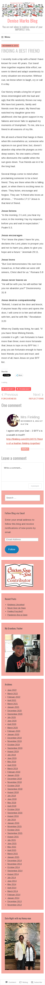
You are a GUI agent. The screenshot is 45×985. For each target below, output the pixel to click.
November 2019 (14, 741)
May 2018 (11, 803)
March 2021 (12, 704)
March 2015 (12, 854)
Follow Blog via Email (15, 513)
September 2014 (14, 871)
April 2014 (11, 888)
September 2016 (14, 813)
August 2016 (13, 816)
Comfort (9, 389)
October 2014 (13, 867)
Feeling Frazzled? (15, 611)
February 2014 (13, 895)
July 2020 (11, 717)
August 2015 (13, 837)
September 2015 (14, 833)
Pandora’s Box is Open (17, 615)
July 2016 (11, 820)
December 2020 (14, 711)
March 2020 (12, 728)
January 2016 (13, 823)
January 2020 (13, 734)
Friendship (24, 389)
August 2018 (13, 792)
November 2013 (14, 905)
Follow (11, 549)
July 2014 (11, 878)
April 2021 (11, 700)
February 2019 (13, 772)
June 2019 (11, 758)
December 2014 (14, 861)
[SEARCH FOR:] (22, 498)
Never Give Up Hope (16, 608)
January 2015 (13, 857)
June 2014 (11, 881)
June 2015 (11, 843)
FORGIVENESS (9, 396)
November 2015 (14, 826)
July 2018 (11, 796)
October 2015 (13, 830)
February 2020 (13, 731)
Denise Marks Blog (23, 20)
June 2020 (11, 721)
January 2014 (13, 898)
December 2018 (14, 779)
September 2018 (14, 789)
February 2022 (13, 697)
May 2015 (11, 847)
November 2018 (14, 782)
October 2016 (13, 809)
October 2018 (13, 786)
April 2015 (11, 850)
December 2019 (14, 738)
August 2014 (13, 874)
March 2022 (12, 694)
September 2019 (14, 748)
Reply (25, 449)
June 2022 (11, 690)
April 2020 (11, 724)
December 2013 (14, 901)
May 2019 (11, 762)
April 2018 (11, 806)
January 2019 (13, 775)
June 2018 (11, 799)
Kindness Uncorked (15, 605)
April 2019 (11, 765)
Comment (35, 486)
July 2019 (11, 755)
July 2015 (11, 840)
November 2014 (14, 864)
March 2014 (12, 891)
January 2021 (13, 707)
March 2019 (12, 769)
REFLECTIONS (36, 396)
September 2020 (14, 714)
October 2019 (13, 745)
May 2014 (11, 884)
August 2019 (13, 751)
